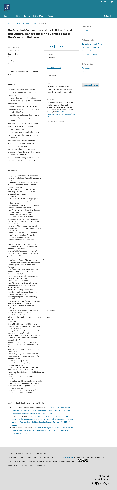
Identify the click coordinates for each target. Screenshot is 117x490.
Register (103, 2)
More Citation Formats (56, 121)
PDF (51, 46)
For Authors (86, 71)
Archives (17, 16)
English (85, 30)
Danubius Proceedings (90, 51)
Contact (27, 16)
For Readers (86, 68)
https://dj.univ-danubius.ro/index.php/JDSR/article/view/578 (61, 114)
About (50, 16)
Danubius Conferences (91, 47)
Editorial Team (38, 16)
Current (7, 16)
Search (108, 16)
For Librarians (86, 75)
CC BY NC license (66, 457)
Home (10, 23)
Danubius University (90, 54)
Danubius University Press (92, 44)
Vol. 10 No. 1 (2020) (29, 23)
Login (111, 2)
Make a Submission (91, 85)
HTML (61, 46)
